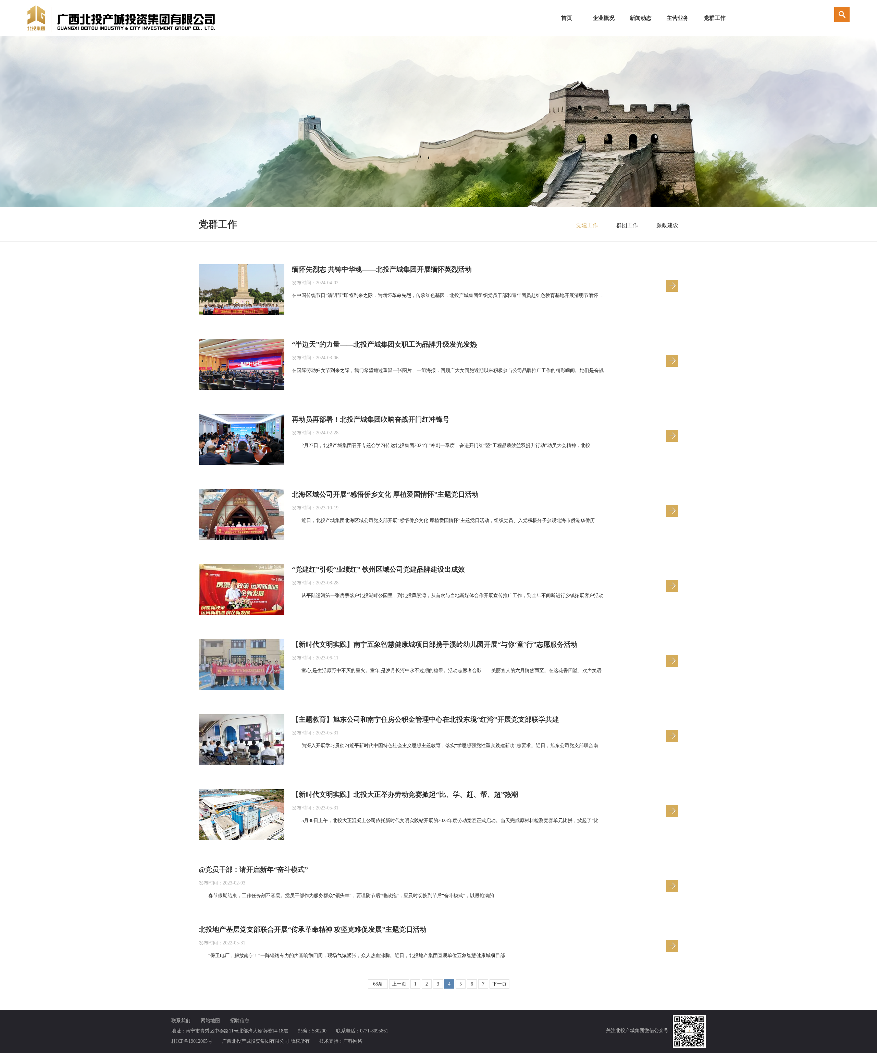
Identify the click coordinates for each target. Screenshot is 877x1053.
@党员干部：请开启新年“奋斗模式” (253, 869)
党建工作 (587, 225)
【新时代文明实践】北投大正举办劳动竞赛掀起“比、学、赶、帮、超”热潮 (405, 794)
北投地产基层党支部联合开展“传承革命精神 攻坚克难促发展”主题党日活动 (313, 929)
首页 (566, 18)
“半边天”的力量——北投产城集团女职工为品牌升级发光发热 (384, 344)
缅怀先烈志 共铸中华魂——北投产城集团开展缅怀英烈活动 (382, 269)
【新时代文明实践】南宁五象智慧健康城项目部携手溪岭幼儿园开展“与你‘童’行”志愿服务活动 (435, 644)
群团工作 (627, 225)
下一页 (499, 984)
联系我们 (180, 1020)
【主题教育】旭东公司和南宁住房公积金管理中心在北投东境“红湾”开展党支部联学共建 (425, 719)
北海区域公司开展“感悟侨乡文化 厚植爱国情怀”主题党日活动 (385, 494)
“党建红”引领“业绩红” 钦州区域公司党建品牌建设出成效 (378, 569)
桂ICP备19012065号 (191, 1041)
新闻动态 (641, 18)
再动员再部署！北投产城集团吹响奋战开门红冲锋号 (370, 419)
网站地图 (210, 1020)
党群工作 (715, 18)
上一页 (399, 984)
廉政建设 (667, 225)
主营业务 (678, 18)
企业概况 (604, 18)
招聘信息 (239, 1020)
